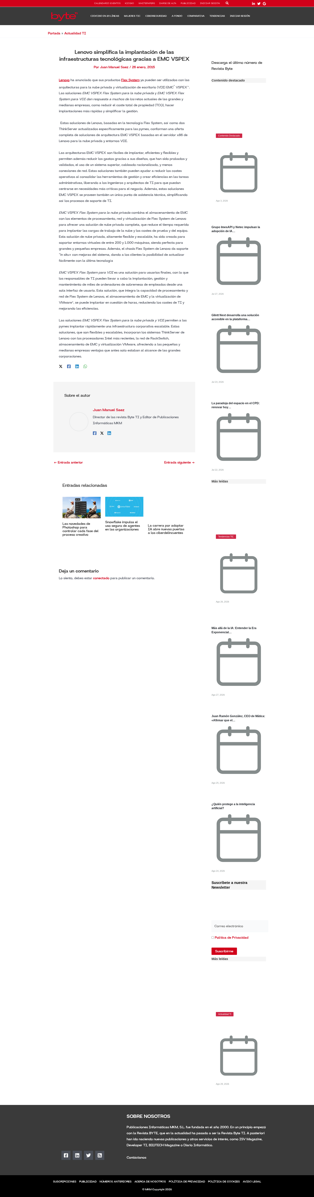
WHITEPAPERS (146, 3)
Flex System (130, 80)
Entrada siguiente (179, 462)
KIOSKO (129, 3)
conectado (101, 578)
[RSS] (99, 1155)
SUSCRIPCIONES (64, 1181)
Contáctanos (136, 1157)
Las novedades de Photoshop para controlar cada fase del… (236, 1025)
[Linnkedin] (253, 3)
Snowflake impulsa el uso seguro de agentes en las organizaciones (122, 525)
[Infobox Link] (239, 65)
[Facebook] (69, 366)
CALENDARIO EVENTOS (107, 3)
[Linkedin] (77, 366)
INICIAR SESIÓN (210, 3)
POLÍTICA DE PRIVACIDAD (187, 1181)
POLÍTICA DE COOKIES (224, 1181)
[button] (227, 3)
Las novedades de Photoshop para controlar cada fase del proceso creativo (80, 529)
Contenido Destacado (229, 135)
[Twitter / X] (61, 366)
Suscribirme (224, 951)
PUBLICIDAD (188, 3)
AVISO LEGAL (252, 1181)
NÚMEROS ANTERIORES (116, 1181)
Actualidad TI (75, 33)
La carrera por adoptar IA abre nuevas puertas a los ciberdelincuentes (166, 529)
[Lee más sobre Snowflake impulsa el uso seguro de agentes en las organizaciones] (124, 506)
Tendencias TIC (226, 536)
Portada (54, 33)
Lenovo (64, 80)
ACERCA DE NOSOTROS (150, 1181)
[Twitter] (259, 3)
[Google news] (264, 3)
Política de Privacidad (231, 937)
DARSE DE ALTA (167, 3)
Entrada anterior (68, 462)
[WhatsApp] (85, 366)
